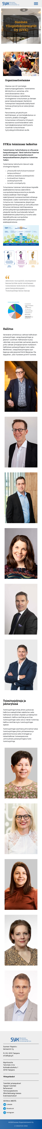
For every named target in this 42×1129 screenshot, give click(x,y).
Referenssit (8, 1088)
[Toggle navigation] (36, 3)
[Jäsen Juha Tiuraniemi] (21, 609)
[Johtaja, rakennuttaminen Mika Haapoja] (21, 996)
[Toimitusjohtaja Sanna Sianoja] (21, 773)
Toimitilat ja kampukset (12, 1083)
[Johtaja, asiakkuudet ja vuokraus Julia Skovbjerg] (21, 940)
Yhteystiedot (9, 1077)
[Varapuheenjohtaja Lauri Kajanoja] (21, 442)
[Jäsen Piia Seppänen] (21, 553)
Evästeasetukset (10, 1096)
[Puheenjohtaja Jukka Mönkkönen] (21, 386)
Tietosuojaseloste (10, 1091)
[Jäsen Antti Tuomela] (21, 665)
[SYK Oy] (10, 3)
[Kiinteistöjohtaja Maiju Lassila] (21, 884)
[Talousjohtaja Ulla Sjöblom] (21, 829)
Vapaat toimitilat (9, 1086)
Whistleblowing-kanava (12, 1093)
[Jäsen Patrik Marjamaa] (21, 498)
